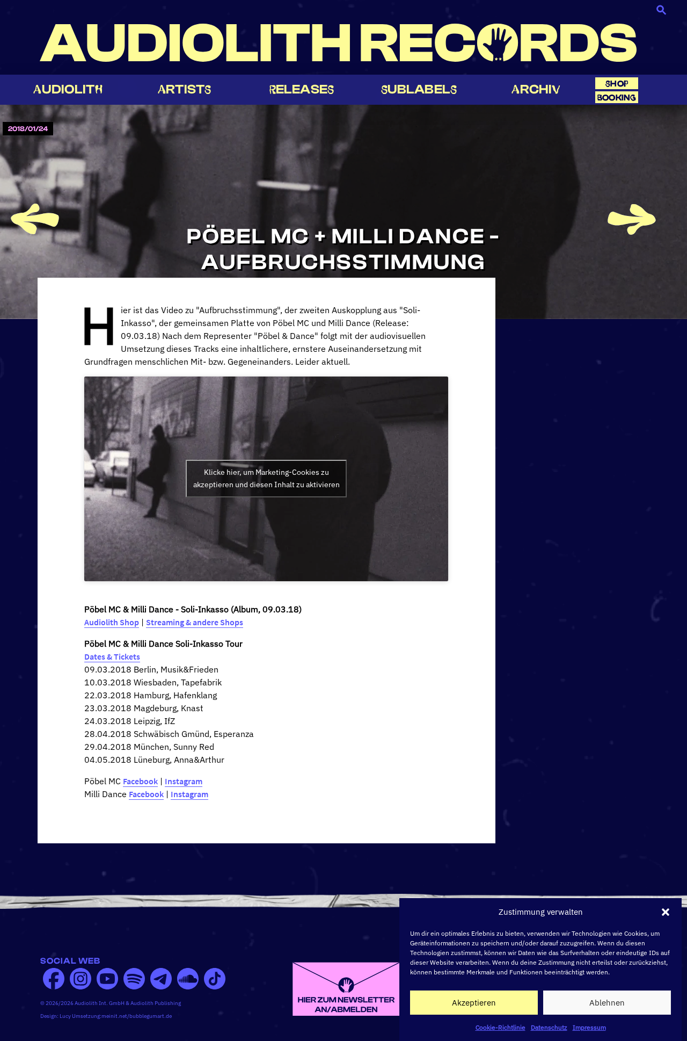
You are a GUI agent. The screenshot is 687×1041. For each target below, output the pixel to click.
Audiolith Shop (111, 622)
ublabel (419, 89)
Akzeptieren (474, 1002)
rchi (535, 89)
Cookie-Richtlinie (500, 1027)
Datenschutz (549, 1027)
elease (301, 89)
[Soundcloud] (188, 978)
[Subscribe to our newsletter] (346, 987)
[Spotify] (134, 978)
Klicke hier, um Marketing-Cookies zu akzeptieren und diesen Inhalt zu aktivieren (266, 478)
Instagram (183, 781)
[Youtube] (107, 978)
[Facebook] (53, 978)
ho (616, 83)
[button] (665, 912)
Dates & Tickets (112, 656)
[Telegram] (161, 978)
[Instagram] (80, 978)
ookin (616, 97)
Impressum (589, 1027)
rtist (184, 89)
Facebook (140, 781)
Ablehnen (607, 1002)
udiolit (67, 89)
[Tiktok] (214, 978)
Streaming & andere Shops (194, 622)
